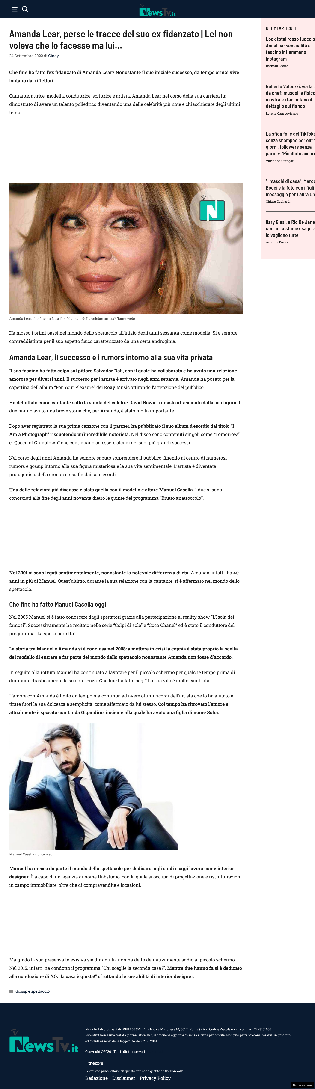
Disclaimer (123, 1078)
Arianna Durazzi (278, 242)
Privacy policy (155, 1078)
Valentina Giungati (280, 161)
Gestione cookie (302, 1085)
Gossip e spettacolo (32, 991)
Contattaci (155, 1051)
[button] (25, 9)
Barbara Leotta (277, 66)
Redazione (96, 1078)
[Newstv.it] (157, 9)
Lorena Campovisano (282, 113)
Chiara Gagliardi (278, 201)
